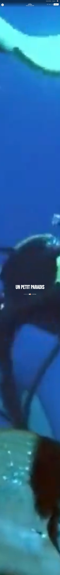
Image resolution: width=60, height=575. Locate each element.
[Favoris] (51, 4)
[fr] (57, 1)
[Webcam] (49, 4)
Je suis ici (26, 294)
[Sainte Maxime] (30, 4)
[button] (52, 4)
